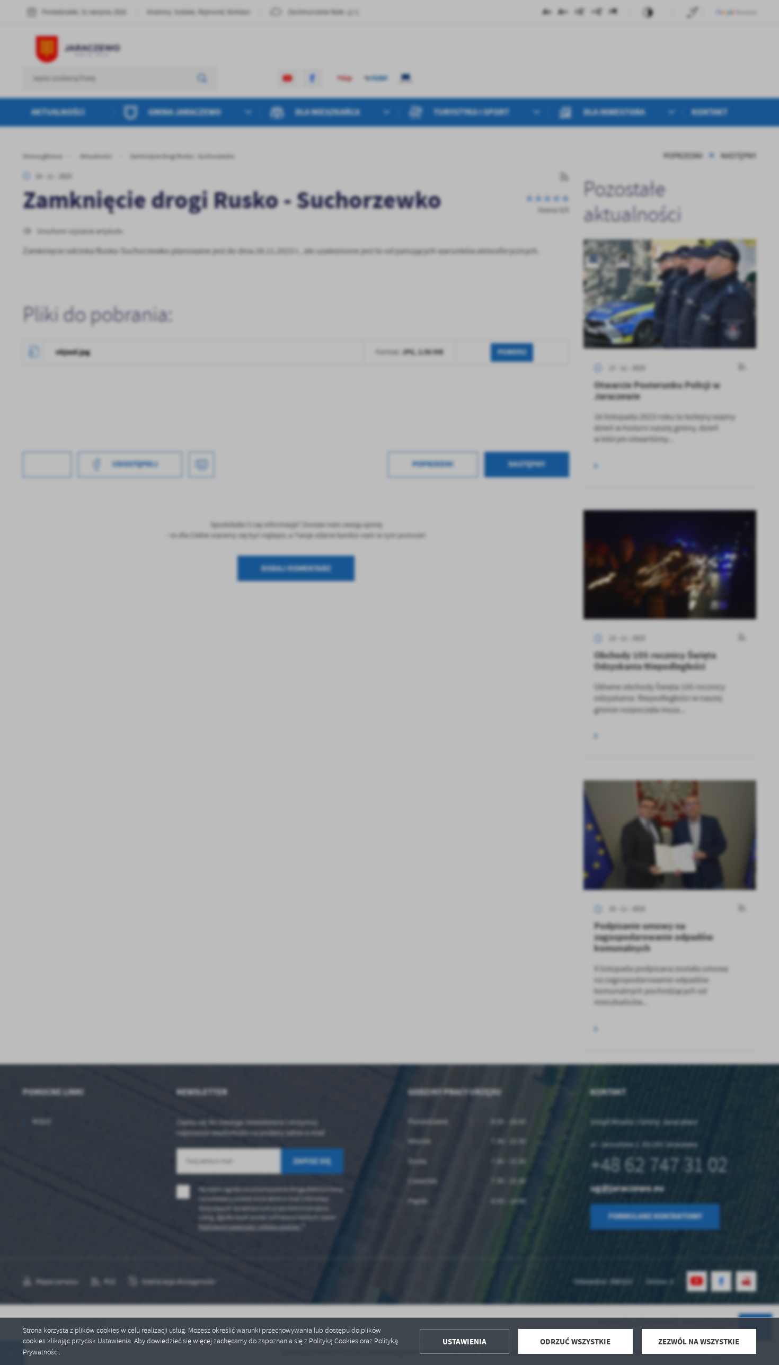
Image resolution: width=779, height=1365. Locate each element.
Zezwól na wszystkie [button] (698, 1341)
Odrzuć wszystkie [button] (575, 1341)
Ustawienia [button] (464, 1341)
